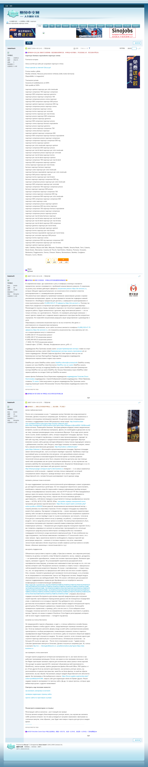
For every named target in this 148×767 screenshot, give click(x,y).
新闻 (58, 26)
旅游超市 (135, 26)
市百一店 (74, 26)
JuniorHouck (11, 48)
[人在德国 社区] (23, 17)
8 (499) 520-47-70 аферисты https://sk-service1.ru (62, 303)
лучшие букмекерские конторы (67, 349)
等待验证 (10, 55)
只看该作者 (47, 48)
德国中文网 (19, 747)
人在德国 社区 (13, 21)
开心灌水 (127, 26)
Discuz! (26, 745)
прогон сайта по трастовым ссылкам (38, 698)
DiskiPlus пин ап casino (65, 365)
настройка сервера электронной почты (71, 501)
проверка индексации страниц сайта (38, 694)
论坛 (39, 26)
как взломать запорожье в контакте (37, 691)
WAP (39, 747)
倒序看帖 (122, 48)
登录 (11, 6)
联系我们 (27, 747)
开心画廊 (109, 26)
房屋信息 (83, 26)
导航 (52, 26)
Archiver (34, 747)
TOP (88, 398)
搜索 (46, 26)
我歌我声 (100, 26)
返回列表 (137, 43)
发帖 (29, 43)
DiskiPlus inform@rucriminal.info (66, 362)
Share (29, 269)
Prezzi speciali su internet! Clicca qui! (38, 67)
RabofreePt (11, 276)
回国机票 (65, 26)
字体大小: (83, 48)
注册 (6, 6)
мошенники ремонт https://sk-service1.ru (72, 288)
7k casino (35, 381)
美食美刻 (118, 26)
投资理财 (92, 26)
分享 (54, 262)
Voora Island (42, 745)
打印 (77, 48)
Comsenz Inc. (59, 745)
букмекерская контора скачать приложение (66, 351)
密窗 (28, 21)
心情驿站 (22, 21)
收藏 (48, 262)
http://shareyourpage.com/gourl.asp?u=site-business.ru (44, 469)
